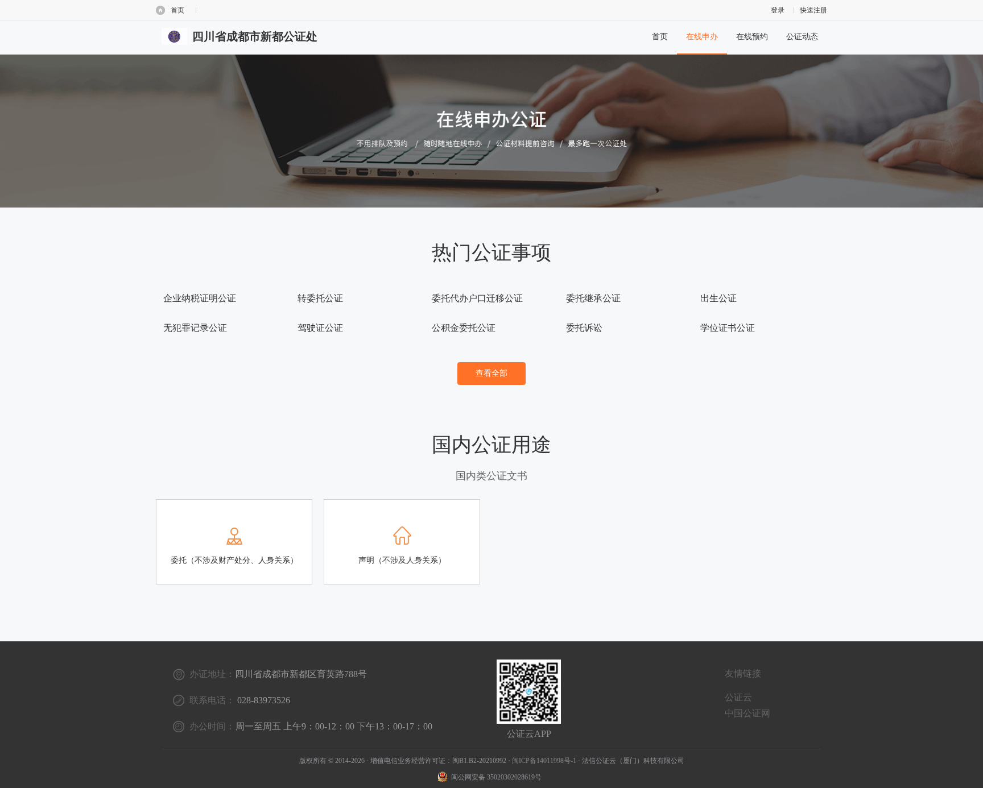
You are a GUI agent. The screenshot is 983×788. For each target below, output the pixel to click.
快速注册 (813, 10)
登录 (777, 10)
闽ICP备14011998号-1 (544, 761)
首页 (177, 10)
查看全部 (491, 373)
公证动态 (802, 36)
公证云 (738, 697)
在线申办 (702, 36)
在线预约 (752, 36)
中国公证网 (747, 713)
